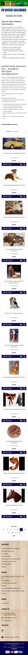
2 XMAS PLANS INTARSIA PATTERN (14, 409)
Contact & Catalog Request (9, 583)
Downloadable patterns (9, 124)
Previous (14, 526)
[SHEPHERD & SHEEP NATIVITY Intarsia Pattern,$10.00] (14, 271)
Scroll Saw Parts (6, 556)
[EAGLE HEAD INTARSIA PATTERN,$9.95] (14, 207)
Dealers (4, 585)
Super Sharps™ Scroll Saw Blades (11, 559)
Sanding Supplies (6, 564)
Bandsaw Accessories (8, 551)
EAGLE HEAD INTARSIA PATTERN (14, 217)
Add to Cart (7, 164)
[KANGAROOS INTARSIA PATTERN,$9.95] (14, 367)
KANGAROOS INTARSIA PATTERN (14, 377)
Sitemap (4, 593)
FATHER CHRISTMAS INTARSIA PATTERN (14, 346)
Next (14, 535)
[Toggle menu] (2, 3)
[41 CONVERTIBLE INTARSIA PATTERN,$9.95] (14, 239)
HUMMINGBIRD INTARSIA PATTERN (14, 442)
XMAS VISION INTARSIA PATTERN (14, 473)
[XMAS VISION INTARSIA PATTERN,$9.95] (14, 463)
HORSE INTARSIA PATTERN (14, 505)
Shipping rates (6, 580)
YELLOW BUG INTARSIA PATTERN (14, 153)
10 (12, 532)
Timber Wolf (5, 603)
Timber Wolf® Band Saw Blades (11, 548)
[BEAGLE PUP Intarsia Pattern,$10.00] (14, 303)
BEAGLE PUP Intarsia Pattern (14, 313)
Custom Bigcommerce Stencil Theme (13, 647)
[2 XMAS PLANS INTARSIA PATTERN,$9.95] (14, 399)
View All (4, 566)
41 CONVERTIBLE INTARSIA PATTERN (14, 250)
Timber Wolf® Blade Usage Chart (11, 588)
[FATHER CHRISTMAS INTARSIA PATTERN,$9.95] (14, 335)
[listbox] (18, 131)
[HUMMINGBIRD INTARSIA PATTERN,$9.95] (14, 431)
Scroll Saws (5, 553)
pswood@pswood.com (10, 617)
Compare (24, 164)
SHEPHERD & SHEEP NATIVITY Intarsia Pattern (14, 282)
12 (19, 532)
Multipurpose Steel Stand (9, 561)
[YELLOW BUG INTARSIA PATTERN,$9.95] (14, 143)
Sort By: (8, 131)
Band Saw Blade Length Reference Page (13, 591)
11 (15, 532)
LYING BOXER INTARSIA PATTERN (14, 185)
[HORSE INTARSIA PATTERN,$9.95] (14, 495)
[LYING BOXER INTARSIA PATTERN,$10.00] (14, 175)
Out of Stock (7, 260)
